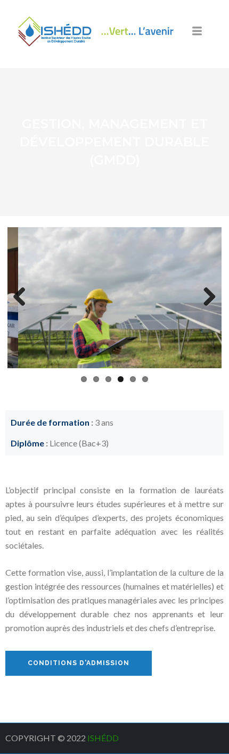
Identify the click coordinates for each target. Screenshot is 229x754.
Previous (23, 297)
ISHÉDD (103, 738)
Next (205, 297)
